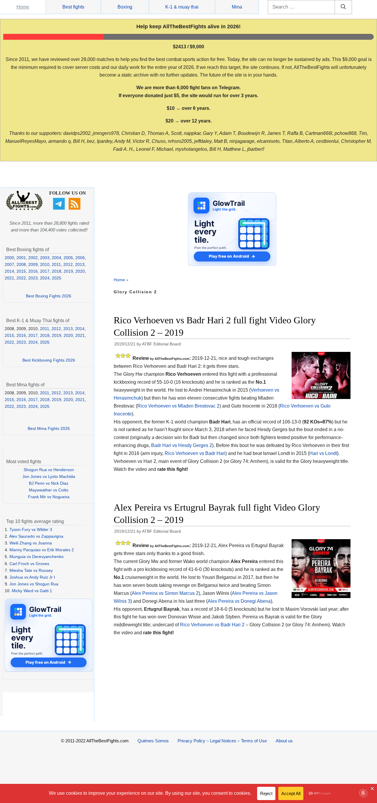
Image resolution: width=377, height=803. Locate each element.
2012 (68, 264)
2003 (44, 257)
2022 (21, 278)
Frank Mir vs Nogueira (49, 496)
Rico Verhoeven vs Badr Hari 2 (212, 624)
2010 (44, 264)
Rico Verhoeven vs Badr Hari (195, 453)
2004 (56, 257)
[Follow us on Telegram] (59, 208)
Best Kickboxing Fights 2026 (48, 360)
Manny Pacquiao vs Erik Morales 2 (41, 549)
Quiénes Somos (153, 740)
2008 (21, 264)
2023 (33, 278)
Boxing (125, 6)
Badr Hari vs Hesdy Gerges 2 (181, 445)
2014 (9, 271)
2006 (80, 257)
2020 (80, 271)
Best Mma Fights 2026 (49, 428)
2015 (21, 271)
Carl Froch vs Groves (29, 563)
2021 (9, 278)
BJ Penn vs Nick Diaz (48, 483)
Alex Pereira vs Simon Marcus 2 (165, 593)
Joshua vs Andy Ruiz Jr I (32, 577)
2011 (56, 264)
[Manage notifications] (363, 793)
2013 (80, 264)
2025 (56, 278)
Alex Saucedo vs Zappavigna (36, 536)
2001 (21, 257)
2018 (56, 271)
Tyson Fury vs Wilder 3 (30, 529)
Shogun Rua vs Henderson (49, 469)
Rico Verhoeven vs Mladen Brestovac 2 (178, 405)
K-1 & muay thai (182, 6)
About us (284, 740)
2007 (9, 264)
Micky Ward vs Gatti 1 (32, 590)
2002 (33, 257)
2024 (44, 278)
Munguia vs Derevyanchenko (36, 556)
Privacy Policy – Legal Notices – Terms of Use (222, 740)
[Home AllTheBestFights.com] (24, 208)
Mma (237, 6)
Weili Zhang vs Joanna (30, 543)
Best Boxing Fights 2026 (48, 296)
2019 (68, 271)
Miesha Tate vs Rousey (31, 570)
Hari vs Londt (323, 453)
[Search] (343, 7)
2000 (9, 257)
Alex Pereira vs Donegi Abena (239, 601)
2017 (44, 271)
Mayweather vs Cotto (48, 490)
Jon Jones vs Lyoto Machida (48, 476)
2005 (68, 257)
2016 (33, 271)
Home (22, 6)
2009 (33, 264)
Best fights (73, 6)
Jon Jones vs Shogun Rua (33, 584)
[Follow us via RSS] (75, 208)
